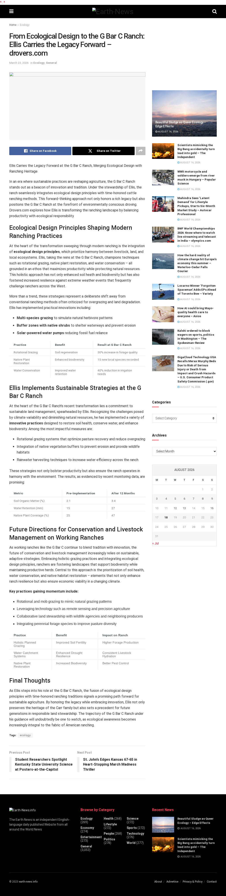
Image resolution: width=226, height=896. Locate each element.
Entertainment (91, 837)
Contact (212, 881)
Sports (132, 828)
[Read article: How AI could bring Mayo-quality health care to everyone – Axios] (163, 314)
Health (108, 818)
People (109, 833)
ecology (25, 735)
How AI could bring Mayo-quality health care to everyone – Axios (195, 312)
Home (12, 24)
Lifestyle (110, 824)
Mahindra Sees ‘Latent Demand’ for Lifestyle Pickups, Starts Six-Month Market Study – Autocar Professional (196, 206)
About (158, 881)
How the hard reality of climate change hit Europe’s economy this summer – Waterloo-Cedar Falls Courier (197, 263)
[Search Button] (214, 11)
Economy (87, 828)
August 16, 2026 (167, 131)
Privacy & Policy (192, 881)
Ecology (24, 24)
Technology (135, 833)
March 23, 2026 (18, 62)
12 (175, 508)
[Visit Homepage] (112, 11)
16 (211, 508)
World (131, 843)
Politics (109, 839)
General (51, 62)
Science (132, 818)
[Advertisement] (185, 52)
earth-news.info (28, 881)
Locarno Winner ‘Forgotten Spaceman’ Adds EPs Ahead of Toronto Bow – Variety (196, 289)
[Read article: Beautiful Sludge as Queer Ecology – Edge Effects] (184, 113)
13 (184, 508)
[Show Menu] (11, 11)
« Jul (155, 543)
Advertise (172, 881)
